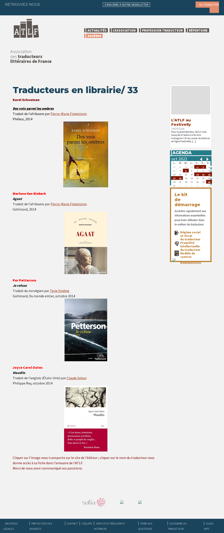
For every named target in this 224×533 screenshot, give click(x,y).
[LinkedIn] (64, 4)
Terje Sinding (59, 291)
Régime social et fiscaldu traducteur (190, 235)
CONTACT (72, 523)
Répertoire (198, 30)
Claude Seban (77, 378)
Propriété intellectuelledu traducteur (190, 246)
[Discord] (11, 11)
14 (197, 174)
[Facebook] (47, 4)
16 (209, 174)
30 (197, 167)
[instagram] (73, 4)
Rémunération (190, 263)
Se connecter (209, 5)
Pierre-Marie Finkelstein (69, 114)
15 (203, 174)
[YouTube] (81, 4)
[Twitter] (55, 4)
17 (174, 178)
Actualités (97, 30)
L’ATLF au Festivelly (181, 122)
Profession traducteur (162, 30)
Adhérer (94, 36)
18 (180, 178)
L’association (124, 30)
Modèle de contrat (187, 255)
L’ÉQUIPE (87, 523)
